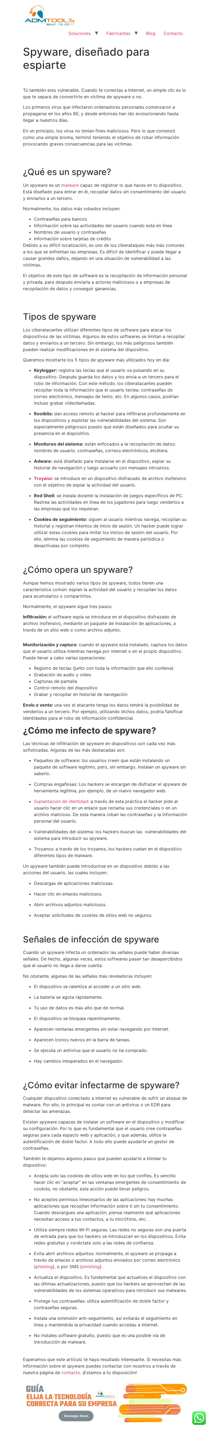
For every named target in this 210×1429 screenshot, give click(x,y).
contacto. (71, 1372)
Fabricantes (118, 33)
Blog (150, 33)
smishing (91, 1266)
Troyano (43, 478)
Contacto (173, 33)
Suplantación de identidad (61, 801)
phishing (44, 1266)
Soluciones (79, 33)
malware (70, 185)
